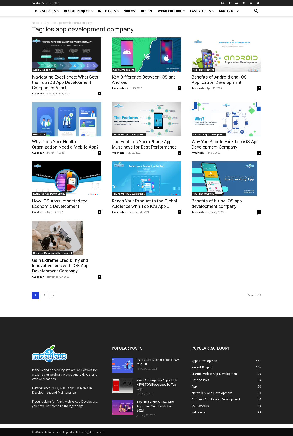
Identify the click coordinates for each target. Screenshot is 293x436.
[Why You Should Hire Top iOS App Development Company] (226, 119)
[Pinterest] (243, 3)
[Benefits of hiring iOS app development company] (226, 178)
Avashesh (38, 93)
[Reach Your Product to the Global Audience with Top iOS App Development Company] (146, 178)
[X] (251, 3)
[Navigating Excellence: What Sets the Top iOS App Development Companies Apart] (66, 54)
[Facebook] (229, 3)
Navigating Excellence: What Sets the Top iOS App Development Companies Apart (65, 82)
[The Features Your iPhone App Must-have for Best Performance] (146, 119)
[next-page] (53, 295)
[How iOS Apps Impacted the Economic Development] (66, 178)
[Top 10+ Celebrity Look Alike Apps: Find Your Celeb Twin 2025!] (122, 407)
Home (35, 23)
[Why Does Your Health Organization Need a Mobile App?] (66, 119)
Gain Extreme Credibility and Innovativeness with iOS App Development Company (60, 266)
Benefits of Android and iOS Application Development (219, 79)
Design (146, 11)
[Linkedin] (236, 3)
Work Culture (170, 11)
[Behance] (222, 3)
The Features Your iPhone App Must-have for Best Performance (144, 144)
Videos (129, 11)
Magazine (227, 11)
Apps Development (43, 69)
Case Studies (200, 11)
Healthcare (39, 134)
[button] (256, 11)
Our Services (45, 11)
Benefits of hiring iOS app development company (217, 203)
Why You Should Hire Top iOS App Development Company (225, 144)
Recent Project (77, 11)
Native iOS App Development (129, 134)
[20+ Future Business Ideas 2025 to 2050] (122, 365)
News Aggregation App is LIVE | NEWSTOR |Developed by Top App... (157, 385)
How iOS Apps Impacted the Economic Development (60, 203)
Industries (107, 11)
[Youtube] (258, 3)
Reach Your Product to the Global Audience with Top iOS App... (144, 203)
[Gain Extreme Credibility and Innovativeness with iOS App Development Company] (66, 238)
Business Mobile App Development (52, 252)
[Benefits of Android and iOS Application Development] (226, 54)
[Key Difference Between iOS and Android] (146, 54)
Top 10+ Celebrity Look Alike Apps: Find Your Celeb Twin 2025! (156, 406)
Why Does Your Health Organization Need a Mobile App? (65, 144)
